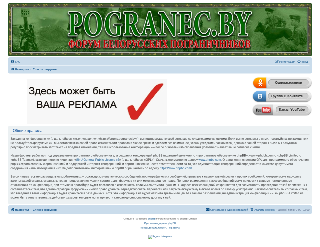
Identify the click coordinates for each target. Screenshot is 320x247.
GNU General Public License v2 (97, 160)
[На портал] (160, 29)
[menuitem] (15, 62)
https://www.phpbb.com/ (176, 168)
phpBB (152, 218)
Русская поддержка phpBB (160, 223)
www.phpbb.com (209, 160)
